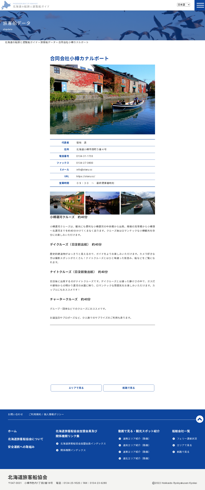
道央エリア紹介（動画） (137, 445)
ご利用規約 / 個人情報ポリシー (46, 414)
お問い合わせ (15, 414)
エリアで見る (76, 387)
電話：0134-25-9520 (68, 483)
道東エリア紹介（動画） (137, 451)
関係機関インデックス (73, 450)
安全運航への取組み (21, 447)
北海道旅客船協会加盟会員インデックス (83, 443)
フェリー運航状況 (187, 438)
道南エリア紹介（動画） (137, 438)
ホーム (12, 431)
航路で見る (128, 387)
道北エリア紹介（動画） (137, 458)
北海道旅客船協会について (26, 439)
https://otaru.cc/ (85, 176)
